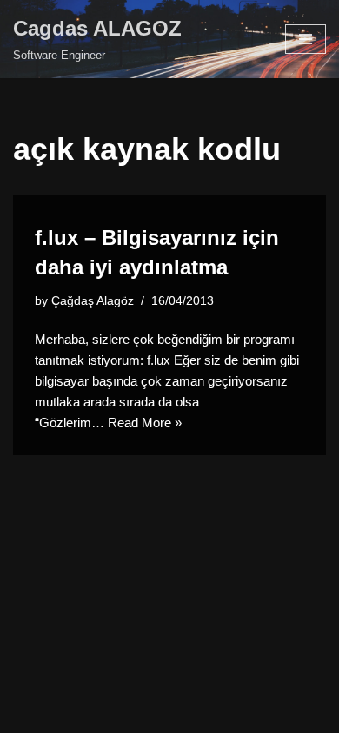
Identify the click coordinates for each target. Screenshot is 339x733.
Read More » (145, 422)
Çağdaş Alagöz (92, 300)
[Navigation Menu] (305, 39)
